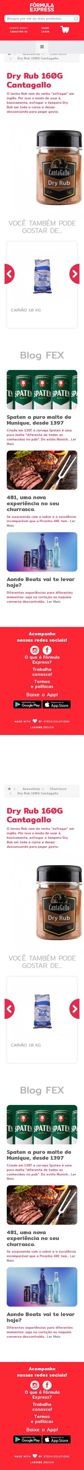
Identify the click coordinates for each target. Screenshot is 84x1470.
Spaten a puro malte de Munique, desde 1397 (39, 420)
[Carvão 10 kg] (42, 276)
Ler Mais (53, 601)
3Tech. (56, 721)
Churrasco (58, 53)
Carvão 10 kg (26, 310)
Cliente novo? (18, 29)
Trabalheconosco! (42, 672)
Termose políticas (42, 684)
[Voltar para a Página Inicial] (9, 53)
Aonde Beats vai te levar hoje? (41, 582)
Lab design (42, 727)
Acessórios (31, 53)
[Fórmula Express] (42, 6)
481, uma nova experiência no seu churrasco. (33, 503)
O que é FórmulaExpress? (42, 659)
